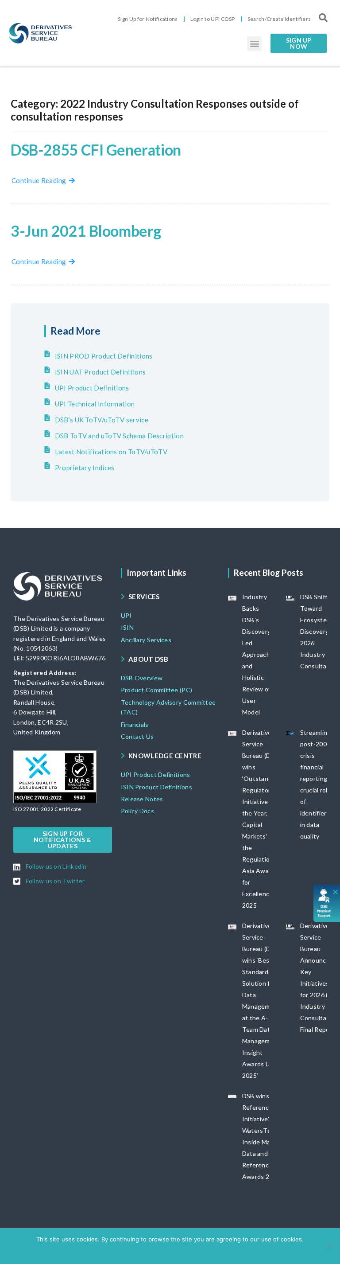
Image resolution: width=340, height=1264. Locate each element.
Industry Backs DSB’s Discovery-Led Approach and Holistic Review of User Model (257, 654)
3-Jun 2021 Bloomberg (86, 231)
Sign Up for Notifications (148, 19)
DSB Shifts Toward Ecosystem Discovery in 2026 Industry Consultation (319, 631)
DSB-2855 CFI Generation (96, 149)
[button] (254, 43)
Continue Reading (40, 180)
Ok (135, 1250)
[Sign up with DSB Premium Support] (327, 903)
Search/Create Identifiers (279, 19)
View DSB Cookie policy (176, 1250)
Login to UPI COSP (212, 19)
